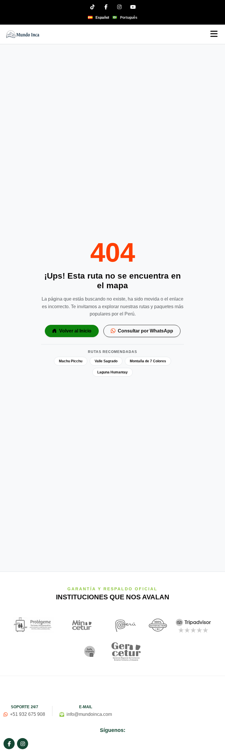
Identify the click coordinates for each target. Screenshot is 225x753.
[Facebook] (105, 6)
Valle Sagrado (106, 361)
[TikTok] (92, 6)
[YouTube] (132, 6)
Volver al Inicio (74, 330)
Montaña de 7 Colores (148, 361)
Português (128, 18)
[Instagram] (119, 6)
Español (102, 18)
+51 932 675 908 (27, 714)
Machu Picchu (70, 361)
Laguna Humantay (112, 372)
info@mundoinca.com (89, 714)
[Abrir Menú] (214, 34)
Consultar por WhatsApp (145, 330)
